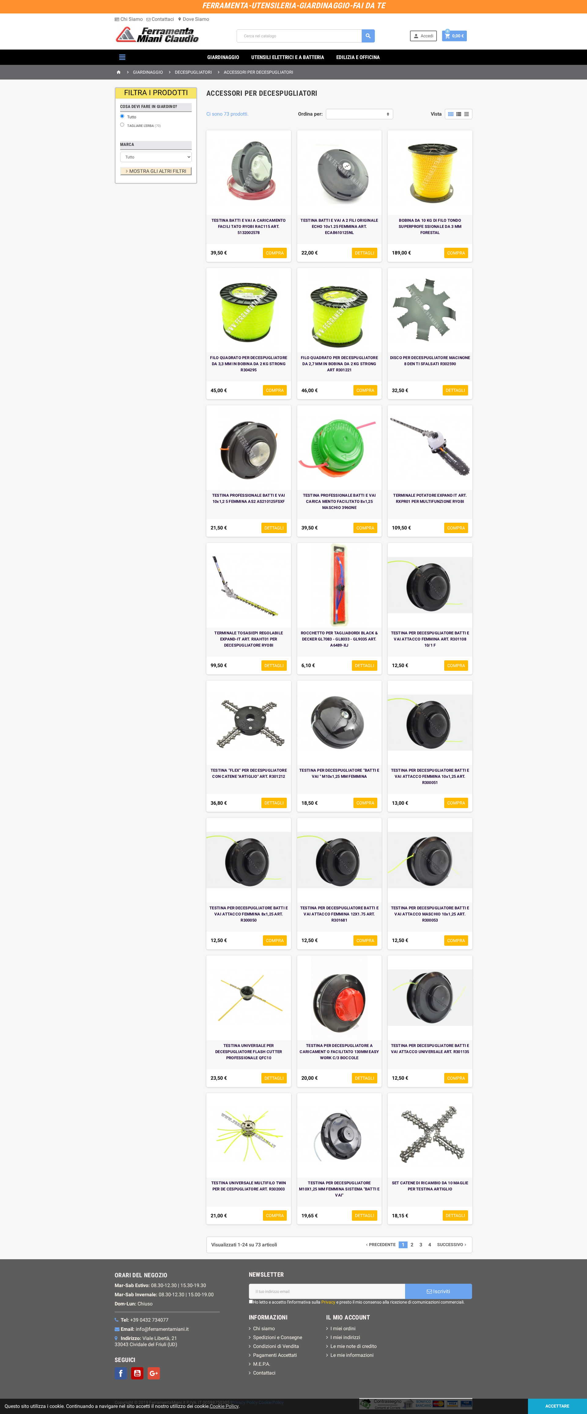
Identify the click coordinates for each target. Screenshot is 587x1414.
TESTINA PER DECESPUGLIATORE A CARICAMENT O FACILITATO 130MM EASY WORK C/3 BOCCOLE (339, 1051)
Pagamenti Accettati (275, 1355)
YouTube (137, 1373)
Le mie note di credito (353, 1346)
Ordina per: (310, 114)
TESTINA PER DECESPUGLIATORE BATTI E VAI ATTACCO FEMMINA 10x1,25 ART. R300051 (430, 776)
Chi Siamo (131, 19)
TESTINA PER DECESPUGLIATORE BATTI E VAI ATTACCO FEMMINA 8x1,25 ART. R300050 (248, 914)
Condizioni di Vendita (276, 1346)
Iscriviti (441, 1291)
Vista (436, 114)
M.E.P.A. (261, 1364)
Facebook (121, 1373)
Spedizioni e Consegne (277, 1337)
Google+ (154, 1373)
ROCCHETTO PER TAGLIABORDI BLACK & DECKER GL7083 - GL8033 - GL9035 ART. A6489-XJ (339, 639)
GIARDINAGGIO (223, 57)
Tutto (131, 117)
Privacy (328, 1302)
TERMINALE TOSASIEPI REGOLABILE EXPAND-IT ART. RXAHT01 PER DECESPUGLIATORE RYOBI (248, 639)
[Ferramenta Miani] (158, 36)
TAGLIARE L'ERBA (144, 126)
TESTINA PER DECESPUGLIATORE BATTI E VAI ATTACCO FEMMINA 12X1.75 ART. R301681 (339, 914)
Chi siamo (264, 1328)
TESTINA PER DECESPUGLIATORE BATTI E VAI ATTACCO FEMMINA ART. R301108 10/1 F (430, 639)
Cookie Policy (224, 1406)
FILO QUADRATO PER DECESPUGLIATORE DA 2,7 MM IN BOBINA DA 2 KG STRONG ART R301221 (339, 363)
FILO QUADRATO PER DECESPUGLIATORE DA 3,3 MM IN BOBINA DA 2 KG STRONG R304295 (248, 363)
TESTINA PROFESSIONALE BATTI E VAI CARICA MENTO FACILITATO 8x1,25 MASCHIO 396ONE (339, 501)
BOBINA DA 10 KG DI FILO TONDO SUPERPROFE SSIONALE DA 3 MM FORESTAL (430, 226)
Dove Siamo (193, 19)
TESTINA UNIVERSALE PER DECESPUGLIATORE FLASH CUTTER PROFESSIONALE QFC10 (248, 1051)
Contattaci (162, 19)
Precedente (380, 1244)
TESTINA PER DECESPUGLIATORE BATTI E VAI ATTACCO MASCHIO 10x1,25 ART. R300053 (430, 914)
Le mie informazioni (352, 1355)
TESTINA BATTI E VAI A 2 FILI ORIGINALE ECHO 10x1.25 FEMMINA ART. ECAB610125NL (339, 226)
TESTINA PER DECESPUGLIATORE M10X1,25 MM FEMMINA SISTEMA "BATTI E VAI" (339, 1189)
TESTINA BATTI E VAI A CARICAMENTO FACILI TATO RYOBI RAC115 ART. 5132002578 (249, 226)
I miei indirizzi (345, 1337)
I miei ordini (343, 1328)
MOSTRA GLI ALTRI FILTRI (157, 171)
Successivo (452, 1244)
